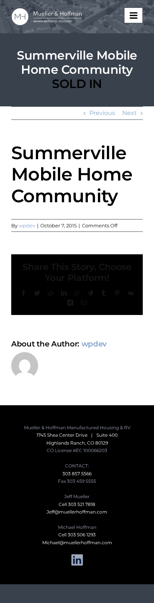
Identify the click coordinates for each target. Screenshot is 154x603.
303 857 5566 (77, 473)
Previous (102, 112)
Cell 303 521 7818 (77, 504)
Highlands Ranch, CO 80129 (77, 443)
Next (129, 112)
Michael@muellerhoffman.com (77, 542)
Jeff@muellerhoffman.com (77, 512)
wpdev (27, 225)
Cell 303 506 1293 (77, 534)
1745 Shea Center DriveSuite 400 (77, 435)
